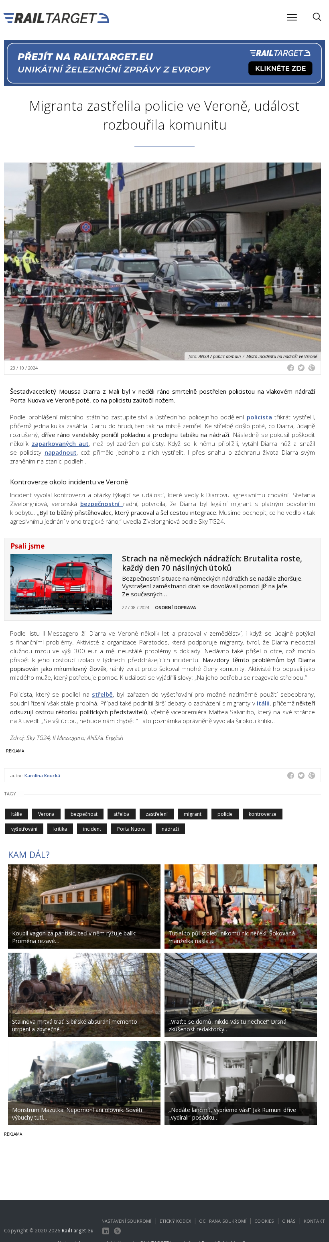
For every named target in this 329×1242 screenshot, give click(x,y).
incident (92, 828)
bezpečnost (84, 814)
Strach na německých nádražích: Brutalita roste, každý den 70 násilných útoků (212, 563)
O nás (289, 1221)
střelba (122, 814)
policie (225, 814)
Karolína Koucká (42, 775)
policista (261, 417)
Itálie (16, 814)
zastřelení (157, 814)
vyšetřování (24, 828)
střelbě (102, 694)
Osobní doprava (175, 607)
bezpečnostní (101, 504)
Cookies (264, 1221)
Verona (46, 814)
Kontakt (314, 1221)
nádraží (170, 828)
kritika (60, 828)
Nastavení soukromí (127, 1221)
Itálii (263, 703)
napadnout (61, 452)
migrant (192, 814)
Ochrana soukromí (222, 1221)
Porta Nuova (131, 828)
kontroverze (262, 814)
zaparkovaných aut (60, 443)
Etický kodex (175, 1221)
